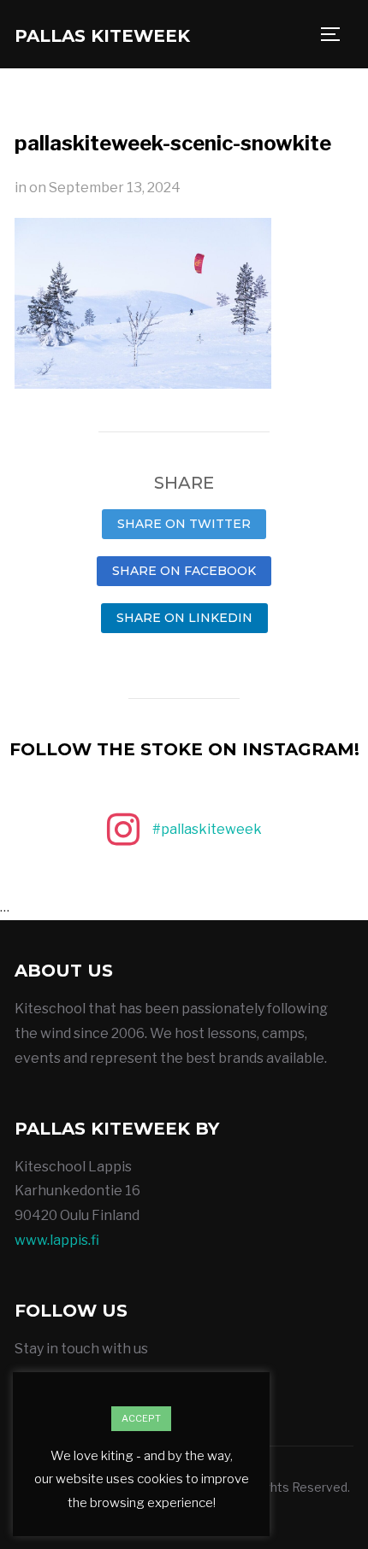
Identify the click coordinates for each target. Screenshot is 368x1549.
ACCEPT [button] (141, 1418)
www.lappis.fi (57, 1240)
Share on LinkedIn (184, 617)
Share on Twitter (184, 523)
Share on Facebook (184, 570)
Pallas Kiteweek (102, 36)
